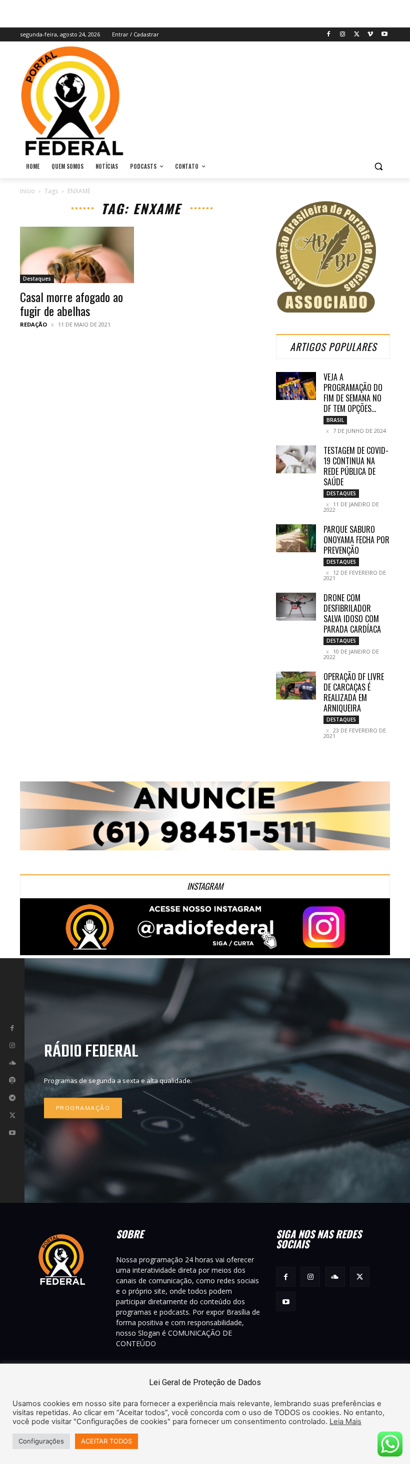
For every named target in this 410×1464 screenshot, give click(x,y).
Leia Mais (346, 1421)
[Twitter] (356, 34)
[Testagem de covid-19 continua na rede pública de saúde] (296, 459)
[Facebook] (328, 34)
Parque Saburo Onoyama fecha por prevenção (357, 539)
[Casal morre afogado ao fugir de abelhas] (77, 255)
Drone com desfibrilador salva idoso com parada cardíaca (352, 613)
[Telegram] (12, 1098)
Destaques (37, 278)
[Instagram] (342, 34)
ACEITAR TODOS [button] (106, 1441)
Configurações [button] (41, 1441)
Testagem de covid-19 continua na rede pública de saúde (356, 466)
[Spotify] (12, 1080)
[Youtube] (384, 34)
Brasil (335, 419)
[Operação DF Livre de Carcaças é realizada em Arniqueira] (296, 686)
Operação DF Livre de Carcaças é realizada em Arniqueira (354, 692)
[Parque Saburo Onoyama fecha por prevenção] (296, 538)
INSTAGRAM (205, 886)
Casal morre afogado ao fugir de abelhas (71, 304)
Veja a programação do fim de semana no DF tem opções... (353, 392)
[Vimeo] (370, 34)
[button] (378, 166)
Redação (33, 324)
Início (27, 191)
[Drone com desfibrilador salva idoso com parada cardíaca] (296, 607)
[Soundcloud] (12, 1063)
